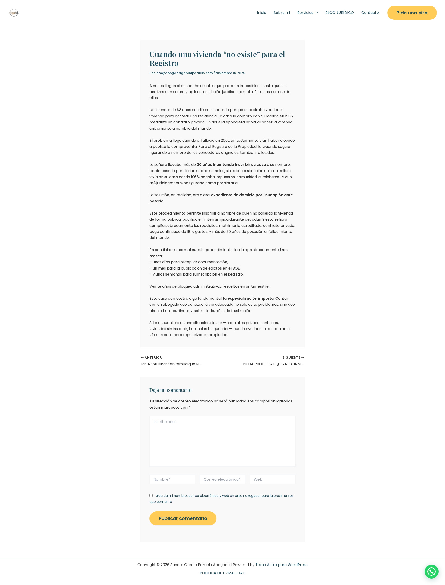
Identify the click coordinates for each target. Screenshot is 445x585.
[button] (315, 13)
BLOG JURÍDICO (339, 12)
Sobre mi (282, 12)
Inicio (261, 12)
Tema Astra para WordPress (281, 564)
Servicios (305, 12)
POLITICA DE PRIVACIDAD (222, 573)
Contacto (370, 12)
